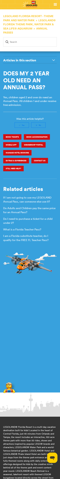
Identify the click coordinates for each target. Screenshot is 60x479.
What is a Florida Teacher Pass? (22, 229)
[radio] (22, 125)
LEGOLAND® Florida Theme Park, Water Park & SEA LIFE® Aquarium (29, 24)
